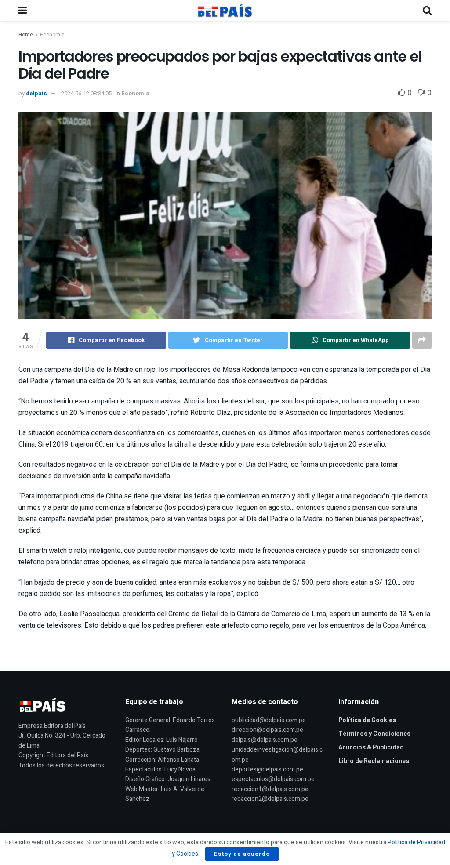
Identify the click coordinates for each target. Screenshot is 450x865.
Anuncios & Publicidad (371, 747)
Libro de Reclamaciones (373, 761)
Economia (52, 35)
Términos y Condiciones (374, 733)
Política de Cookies (367, 720)
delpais (36, 93)
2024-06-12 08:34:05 (86, 93)
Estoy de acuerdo (242, 854)
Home (25, 35)
